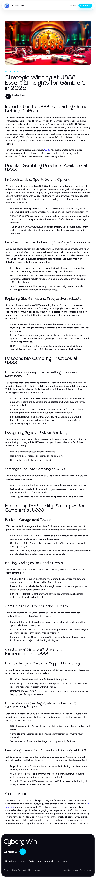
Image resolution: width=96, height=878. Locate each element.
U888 (47, 149)
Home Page (10, 861)
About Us (66, 870)
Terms (82, 870)
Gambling (9, 71)
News (22, 861)
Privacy (75, 870)
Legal (89, 870)
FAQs (31, 861)
